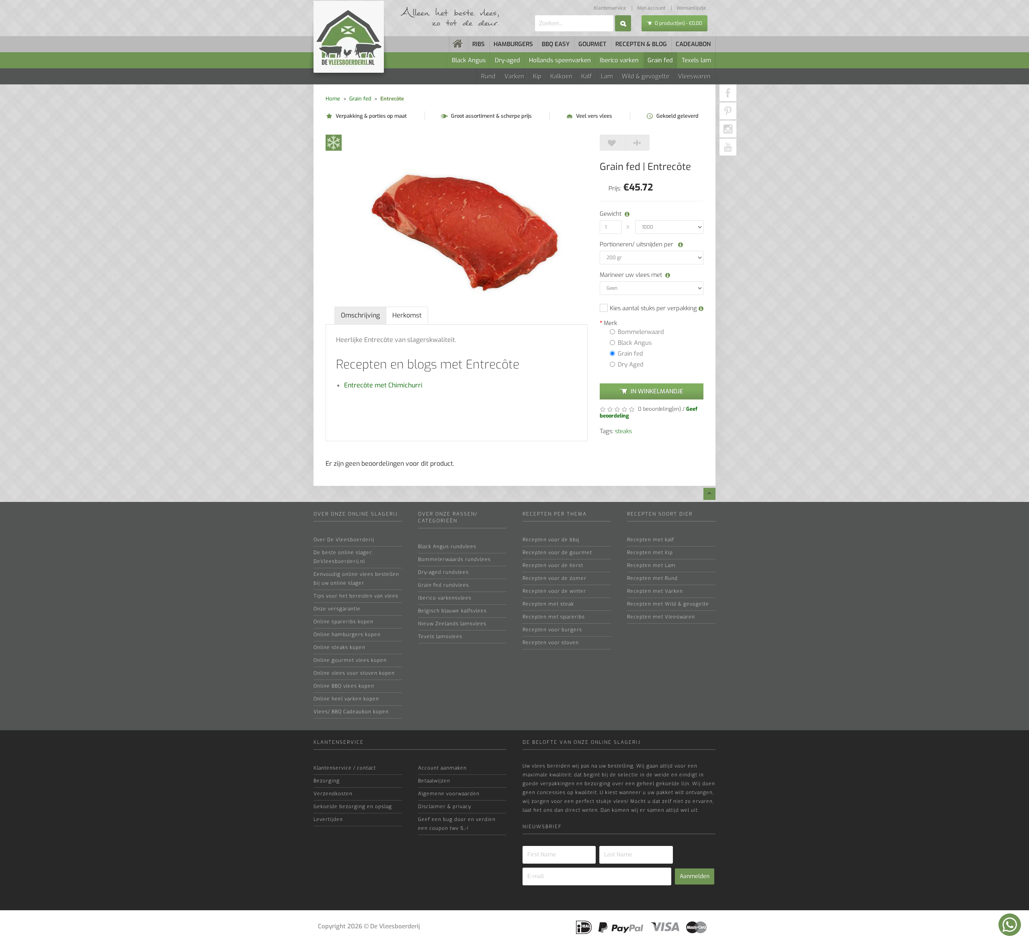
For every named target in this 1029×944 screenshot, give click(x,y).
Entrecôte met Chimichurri (383, 385)
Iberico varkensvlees (444, 598)
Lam (607, 76)
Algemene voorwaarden (449, 793)
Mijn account (651, 8)
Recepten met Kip (650, 552)
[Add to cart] (612, 143)
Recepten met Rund (652, 578)
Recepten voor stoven (551, 642)
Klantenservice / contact (345, 768)
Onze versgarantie (337, 609)
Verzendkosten (333, 793)
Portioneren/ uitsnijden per (637, 244)
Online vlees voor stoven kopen (354, 673)
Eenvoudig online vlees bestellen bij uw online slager (356, 578)
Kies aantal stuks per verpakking (654, 308)
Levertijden (328, 819)
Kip (537, 76)
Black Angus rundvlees (447, 546)
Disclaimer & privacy (444, 806)
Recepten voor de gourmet (557, 552)
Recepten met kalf (650, 540)
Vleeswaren (694, 76)
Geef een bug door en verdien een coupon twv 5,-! (457, 823)
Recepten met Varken (655, 591)
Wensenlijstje (691, 8)
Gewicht (609, 214)
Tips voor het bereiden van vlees (356, 596)
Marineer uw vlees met (631, 275)
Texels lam (696, 60)
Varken (514, 76)
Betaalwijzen (434, 781)
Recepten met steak (548, 604)
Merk (610, 323)
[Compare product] (637, 143)
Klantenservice (610, 8)
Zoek (623, 23)
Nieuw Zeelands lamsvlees (452, 623)
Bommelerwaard (641, 332)
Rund (488, 76)
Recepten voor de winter (554, 591)
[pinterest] (727, 110)
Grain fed (660, 60)
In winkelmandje (657, 391)
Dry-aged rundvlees (443, 572)
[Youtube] (727, 147)
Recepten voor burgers (552, 630)
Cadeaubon (693, 44)
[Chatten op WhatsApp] (1009, 924)
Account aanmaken (442, 768)
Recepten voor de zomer (554, 578)
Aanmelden (694, 876)
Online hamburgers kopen (347, 634)
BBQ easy (556, 44)
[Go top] (709, 494)
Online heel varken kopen (346, 699)
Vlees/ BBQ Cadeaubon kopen (351, 712)
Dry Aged (631, 364)
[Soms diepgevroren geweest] (334, 142)
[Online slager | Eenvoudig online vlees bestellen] (458, 44)
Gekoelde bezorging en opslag (353, 806)
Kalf (586, 76)
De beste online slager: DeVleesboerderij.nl (343, 557)
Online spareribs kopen (343, 621)
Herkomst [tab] (407, 315)
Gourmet (592, 44)
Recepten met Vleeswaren (661, 617)
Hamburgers (513, 44)
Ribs (478, 44)
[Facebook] (727, 92)
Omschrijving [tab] (360, 315)
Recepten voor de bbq (551, 540)
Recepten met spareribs (554, 617)
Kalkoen (561, 76)
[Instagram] (727, 129)
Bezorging (327, 781)
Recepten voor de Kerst (553, 565)
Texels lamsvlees (440, 636)
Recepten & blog (641, 44)
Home (333, 98)
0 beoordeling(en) (658, 408)
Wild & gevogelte (645, 76)
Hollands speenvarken (560, 60)
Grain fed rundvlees (443, 585)
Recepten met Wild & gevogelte (668, 604)
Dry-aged (507, 60)
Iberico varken (619, 60)
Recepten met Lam (651, 565)
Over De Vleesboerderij (344, 540)
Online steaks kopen (339, 647)
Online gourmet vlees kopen (350, 660)
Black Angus (469, 60)
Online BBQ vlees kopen (344, 686)
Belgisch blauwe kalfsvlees (452, 611)
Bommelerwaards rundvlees (454, 559)
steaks (623, 431)
